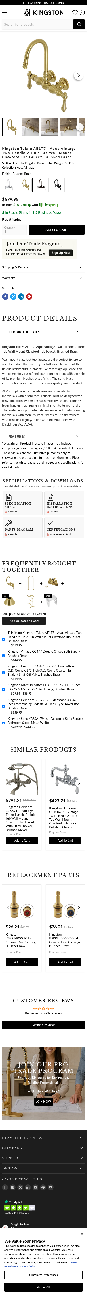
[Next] (79, 75)
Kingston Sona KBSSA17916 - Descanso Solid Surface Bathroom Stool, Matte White (45, 721)
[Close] (82, 1234)
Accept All (43, 1287)
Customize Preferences (43, 1275)
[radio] (9, 185)
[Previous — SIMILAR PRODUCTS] (8, 783)
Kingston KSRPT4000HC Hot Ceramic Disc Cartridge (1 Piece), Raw (21, 940)
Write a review (43, 1025)
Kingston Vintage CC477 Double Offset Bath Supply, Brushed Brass (44, 653)
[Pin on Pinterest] (29, 296)
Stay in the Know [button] (22, 1138)
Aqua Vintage (25, 167)
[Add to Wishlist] (81, 37)
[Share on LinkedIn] (21, 296)
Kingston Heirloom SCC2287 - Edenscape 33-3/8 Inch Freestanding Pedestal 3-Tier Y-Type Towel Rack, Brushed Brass (44, 704)
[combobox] (37, 24)
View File (14, 511)
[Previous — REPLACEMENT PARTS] (8, 907)
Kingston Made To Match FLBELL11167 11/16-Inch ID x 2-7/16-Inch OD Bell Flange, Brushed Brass (44, 687)
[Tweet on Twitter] (13, 296)
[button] (43, 331)
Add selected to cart (24, 621)
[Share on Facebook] (5, 296)
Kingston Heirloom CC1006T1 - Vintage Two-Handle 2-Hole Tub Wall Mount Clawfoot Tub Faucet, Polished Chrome (63, 817)
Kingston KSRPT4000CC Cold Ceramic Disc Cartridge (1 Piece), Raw (65, 940)
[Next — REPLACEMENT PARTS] (79, 907)
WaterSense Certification (63, 534)
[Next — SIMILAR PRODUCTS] (79, 783)
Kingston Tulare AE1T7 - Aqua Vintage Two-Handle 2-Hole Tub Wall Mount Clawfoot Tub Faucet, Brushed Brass (46, 637)
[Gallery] (43, 85)
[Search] (79, 24)
